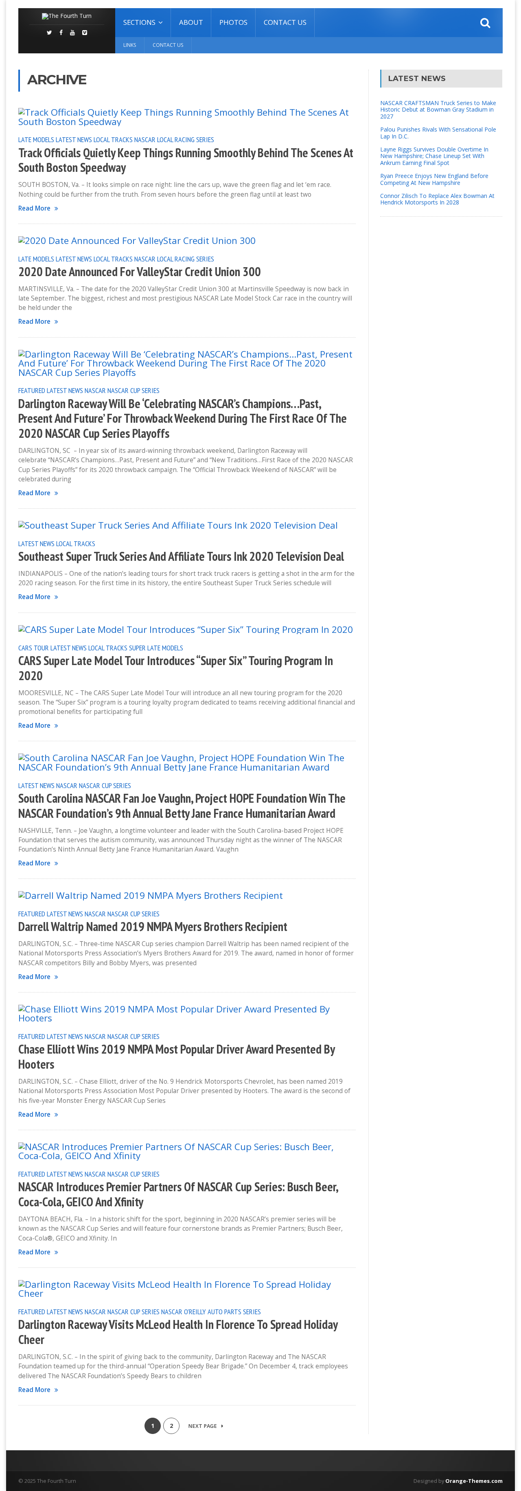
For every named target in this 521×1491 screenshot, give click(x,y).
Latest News (74, 139)
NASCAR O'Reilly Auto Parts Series (211, 1311)
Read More (34, 208)
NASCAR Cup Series (133, 390)
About (191, 22)
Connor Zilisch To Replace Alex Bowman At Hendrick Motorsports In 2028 (437, 199)
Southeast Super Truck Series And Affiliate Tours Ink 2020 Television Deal (181, 556)
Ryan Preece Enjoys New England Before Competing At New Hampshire (434, 179)
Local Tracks (113, 139)
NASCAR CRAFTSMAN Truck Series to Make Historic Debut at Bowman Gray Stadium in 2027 (438, 110)
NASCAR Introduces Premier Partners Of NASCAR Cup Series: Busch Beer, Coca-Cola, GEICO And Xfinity (178, 1194)
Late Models (36, 139)
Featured (31, 390)
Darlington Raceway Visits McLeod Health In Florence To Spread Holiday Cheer (177, 1332)
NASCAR (95, 390)
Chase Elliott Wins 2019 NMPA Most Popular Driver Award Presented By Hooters (176, 1056)
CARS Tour (33, 647)
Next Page (203, 1426)
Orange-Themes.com (474, 1480)
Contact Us (285, 22)
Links (129, 45)
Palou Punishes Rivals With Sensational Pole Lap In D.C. (438, 132)
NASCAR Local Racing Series (174, 139)
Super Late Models (156, 647)
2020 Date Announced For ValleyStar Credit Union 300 (139, 272)
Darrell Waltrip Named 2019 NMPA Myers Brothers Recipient (152, 926)
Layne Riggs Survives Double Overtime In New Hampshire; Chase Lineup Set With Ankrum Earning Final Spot (434, 156)
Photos (233, 22)
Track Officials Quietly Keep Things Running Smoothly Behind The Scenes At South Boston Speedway (185, 160)
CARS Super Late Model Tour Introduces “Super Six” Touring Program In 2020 (175, 668)
